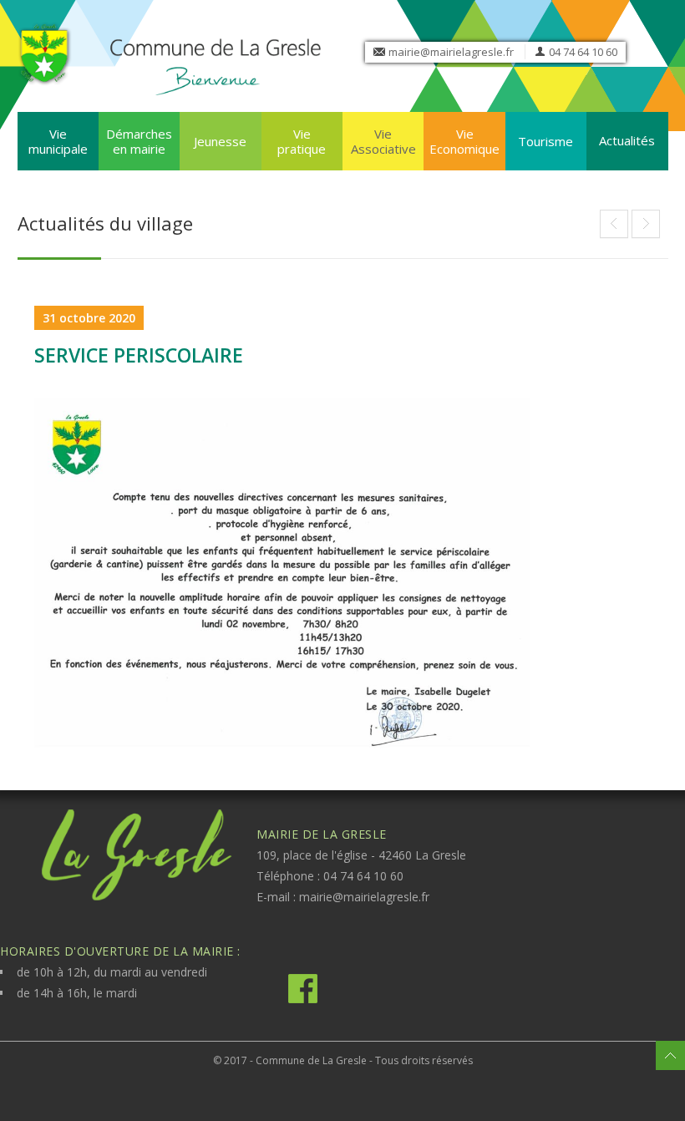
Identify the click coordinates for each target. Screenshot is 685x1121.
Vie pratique (301, 141)
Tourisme (545, 141)
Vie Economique (464, 141)
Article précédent (646, 224)
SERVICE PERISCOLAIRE (138, 355)
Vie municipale (58, 141)
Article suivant (614, 224)
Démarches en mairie (139, 141)
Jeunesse (220, 141)
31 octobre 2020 (89, 318)
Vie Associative (383, 141)
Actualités (627, 140)
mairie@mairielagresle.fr (451, 51)
